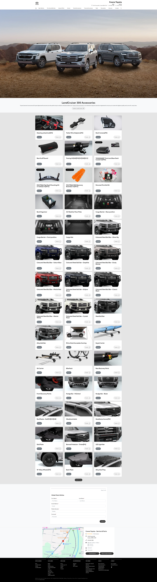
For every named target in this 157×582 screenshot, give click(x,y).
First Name (54, 498)
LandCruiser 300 (51, 575)
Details (57, 137)
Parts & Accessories (77, 8)
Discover (110, 8)
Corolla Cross (50, 572)
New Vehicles (41, 8)
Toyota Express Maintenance (101, 568)
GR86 (74, 564)
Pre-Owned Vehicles (51, 8)
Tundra (61, 566)
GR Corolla (75, 566)
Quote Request (89, 570)
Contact (117, 8)
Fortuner (49, 570)
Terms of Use (74, 578)
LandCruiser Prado (51, 567)
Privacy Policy (69, 578)
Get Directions (92, 553)
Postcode (53, 514)
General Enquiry (114, 564)
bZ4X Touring (50, 566)
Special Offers (61, 8)
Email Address (55, 503)
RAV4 (49, 563)
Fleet (97, 8)
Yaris (36, 563)
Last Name (81, 498)
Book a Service (101, 563)
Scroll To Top (79, 480)
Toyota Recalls (101, 566)
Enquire (39, 137)
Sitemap (65, 578)
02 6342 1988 (111, 5)
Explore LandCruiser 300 (78, 108)
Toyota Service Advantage (103, 570)
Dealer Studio (42, 579)
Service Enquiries (101, 564)
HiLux (61, 563)
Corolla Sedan (38, 567)
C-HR (49, 568)
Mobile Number (55, 509)
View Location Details (107, 553)
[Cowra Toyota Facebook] (112, 567)
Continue (102, 521)
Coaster (62, 568)
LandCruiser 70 (63, 564)
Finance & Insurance (88, 8)
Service (68, 8)
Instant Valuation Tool (90, 568)
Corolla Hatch (38, 564)
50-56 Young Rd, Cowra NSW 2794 (100, 5)
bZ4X (49, 564)
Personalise (103, 8)
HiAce (61, 567)
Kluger (49, 574)
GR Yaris (74, 563)
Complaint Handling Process (82, 578)
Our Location (113, 563)
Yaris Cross (50, 571)
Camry (36, 566)
